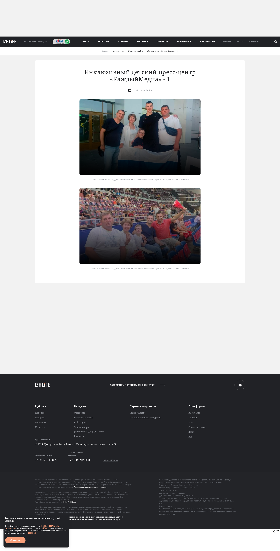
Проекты (40, 427)
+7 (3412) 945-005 (46, 460)
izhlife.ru (44, 528)
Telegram (193, 417)
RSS (190, 436)
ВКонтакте (194, 412)
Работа (240, 42)
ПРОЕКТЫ (163, 42)
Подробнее (30, 533)
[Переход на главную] (9, 42)
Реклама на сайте (83, 417)
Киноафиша (184, 42)
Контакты (254, 42)
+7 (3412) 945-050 (79, 460)
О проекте (79, 412)
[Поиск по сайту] (275, 42)
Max (190, 422)
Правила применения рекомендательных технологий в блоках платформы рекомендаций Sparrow (79, 517)
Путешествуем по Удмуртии (145, 417)
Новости (39, 412)
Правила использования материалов (90, 487)
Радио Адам (207, 42)
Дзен (191, 431)
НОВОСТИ (103, 42)
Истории (39, 417)
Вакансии (79, 436)
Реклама (227, 42)
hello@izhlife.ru (110, 460)
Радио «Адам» (137, 412)
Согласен (15, 540)
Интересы (40, 422)
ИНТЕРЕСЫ (142, 42)
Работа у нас (81, 422)
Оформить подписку (132, 385)
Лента (85, 42)
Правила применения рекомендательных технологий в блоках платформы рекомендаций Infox (77, 519)
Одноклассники (196, 427)
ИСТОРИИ (123, 42)
